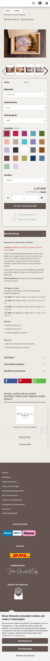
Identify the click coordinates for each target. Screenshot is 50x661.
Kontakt (5, 473)
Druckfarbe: (11, 128)
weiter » (8, 11)
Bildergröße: (9, 89)
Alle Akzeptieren (25, 641)
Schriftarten (6, 477)
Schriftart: (8, 175)
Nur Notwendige (25, 649)
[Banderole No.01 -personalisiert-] (25, 43)
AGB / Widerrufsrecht (10, 495)
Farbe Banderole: (10, 115)
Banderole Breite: (10, 102)
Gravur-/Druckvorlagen (10, 486)
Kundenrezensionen (14, 370)
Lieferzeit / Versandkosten (12, 500)
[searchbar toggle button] (33, 3)
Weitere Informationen (25, 656)
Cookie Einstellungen (10, 513)
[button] (46, 71)
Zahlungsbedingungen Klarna (13, 491)
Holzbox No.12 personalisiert (25, 427)
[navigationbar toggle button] (46, 3)
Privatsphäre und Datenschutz (13, 505)
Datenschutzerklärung (16, 635)
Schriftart (9, 357)
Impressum (6, 509)
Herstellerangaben (14, 364)
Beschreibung (11, 233)
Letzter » (17, 11)
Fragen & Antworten (9, 482)
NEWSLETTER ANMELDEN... (18, 585)
